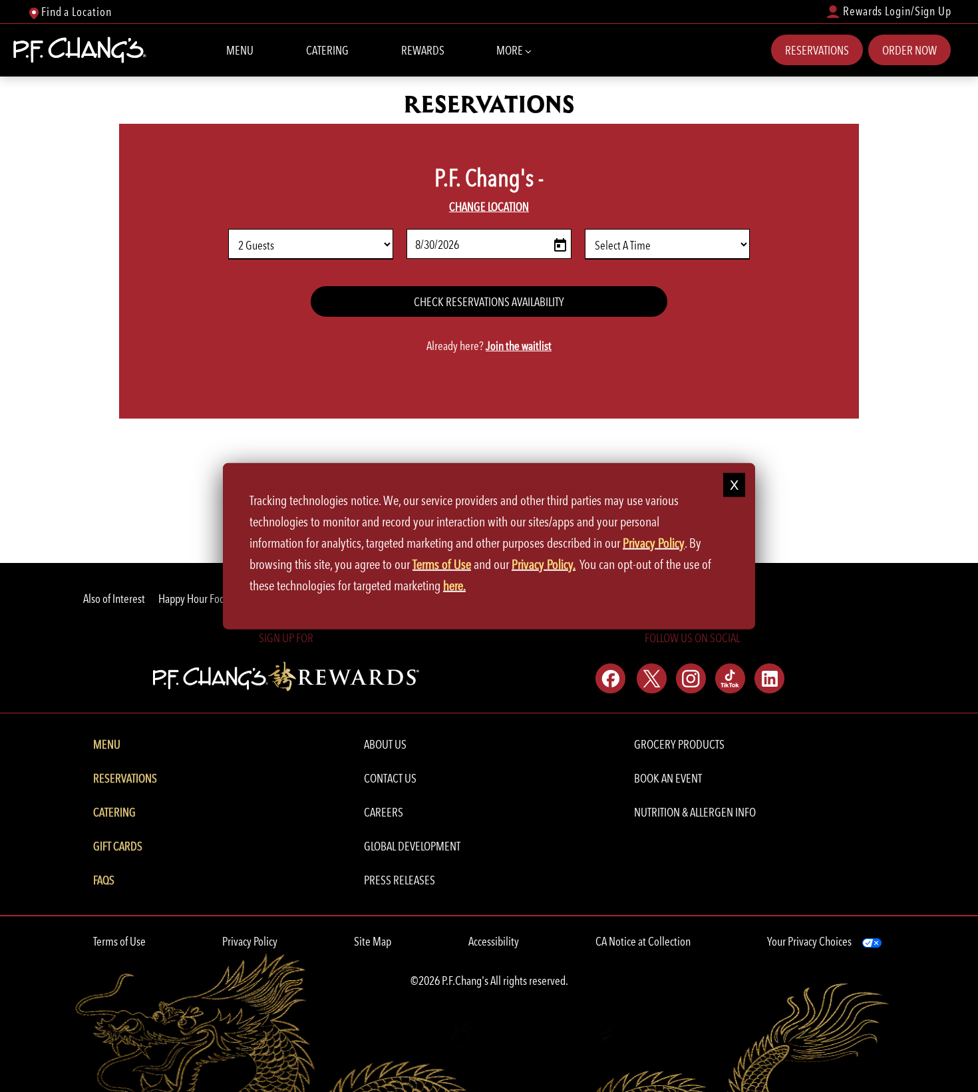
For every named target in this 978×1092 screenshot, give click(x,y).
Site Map (372, 941)
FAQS (103, 880)
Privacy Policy (249, 941)
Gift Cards (117, 846)
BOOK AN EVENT (668, 778)
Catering (327, 50)
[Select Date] (557, 244)
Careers (383, 812)
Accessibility (493, 941)
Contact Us (390, 778)
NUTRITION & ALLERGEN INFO (695, 812)
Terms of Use (119, 941)
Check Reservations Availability (489, 302)
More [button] (510, 50)
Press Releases (399, 880)
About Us (385, 744)
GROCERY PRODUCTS (679, 744)
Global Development (412, 846)
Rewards (422, 50)
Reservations (817, 50)
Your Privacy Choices (809, 941)
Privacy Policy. (543, 564)
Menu (239, 50)
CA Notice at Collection (643, 941)
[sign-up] (286, 674)
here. (454, 585)
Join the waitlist (519, 346)
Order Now (909, 50)
